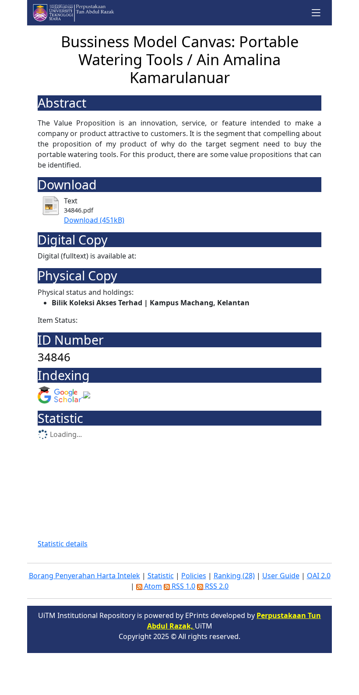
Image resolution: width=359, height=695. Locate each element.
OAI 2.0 (319, 575)
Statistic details (63, 543)
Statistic (161, 575)
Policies (193, 575)
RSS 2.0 (216, 586)
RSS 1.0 (182, 586)
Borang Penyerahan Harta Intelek (84, 575)
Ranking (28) (234, 575)
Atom (152, 586)
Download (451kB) (94, 220)
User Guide (280, 575)
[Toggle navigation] (316, 12)
